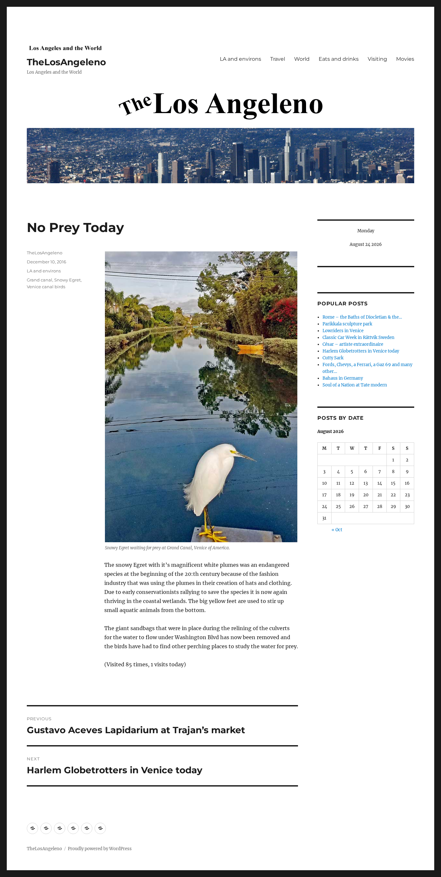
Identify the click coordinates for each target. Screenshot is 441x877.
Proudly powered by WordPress (100, 848)
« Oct (337, 530)
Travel (277, 59)
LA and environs (240, 59)
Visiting (377, 59)
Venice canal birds (46, 286)
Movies (405, 59)
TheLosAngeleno (66, 62)
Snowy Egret (67, 279)
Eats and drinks (339, 59)
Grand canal (39, 279)
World (302, 59)
